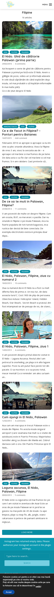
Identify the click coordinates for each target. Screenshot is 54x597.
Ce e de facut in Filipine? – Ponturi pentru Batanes (21, 132)
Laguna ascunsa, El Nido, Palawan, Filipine (20, 489)
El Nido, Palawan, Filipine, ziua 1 (25, 346)
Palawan (25, 52)
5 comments (20, 495)
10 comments (20, 283)
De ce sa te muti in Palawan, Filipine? (23, 203)
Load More (27, 532)
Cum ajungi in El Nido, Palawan (24, 417)
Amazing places (10, 127)
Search (27, 563)
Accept (9, 592)
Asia (5, 52)
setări (38, 586)
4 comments (20, 64)
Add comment (21, 138)
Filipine (14, 52)
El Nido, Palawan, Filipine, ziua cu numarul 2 (26, 277)
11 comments (20, 209)
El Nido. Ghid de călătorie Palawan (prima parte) (20, 58)
